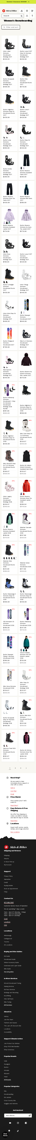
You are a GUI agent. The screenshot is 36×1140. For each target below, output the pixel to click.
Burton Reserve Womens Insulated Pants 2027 (26, 172)
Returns (6, 858)
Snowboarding (8, 1094)
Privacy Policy (8, 876)
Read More (13, 821)
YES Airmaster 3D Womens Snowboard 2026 (8, 623)
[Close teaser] (9, 1130)
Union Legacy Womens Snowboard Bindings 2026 (7, 499)
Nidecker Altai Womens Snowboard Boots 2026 (9, 563)
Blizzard (6, 1073)
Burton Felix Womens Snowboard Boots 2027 (26, 81)
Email (12, 794)
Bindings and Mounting (11, 992)
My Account (7, 865)
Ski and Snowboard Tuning (12, 983)
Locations (7, 922)
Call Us (12, 788)
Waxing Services (9, 986)
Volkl (5, 1061)
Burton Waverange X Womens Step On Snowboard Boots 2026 (9, 596)
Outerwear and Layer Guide (12, 965)
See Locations (15, 832)
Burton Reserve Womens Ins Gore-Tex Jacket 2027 (26, 227)
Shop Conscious (9, 1049)
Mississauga (7, 935)
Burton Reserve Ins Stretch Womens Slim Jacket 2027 (26, 373)
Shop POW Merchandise (11, 1046)
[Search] (21, 16)
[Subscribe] (30, 1115)
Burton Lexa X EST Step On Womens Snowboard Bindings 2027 (26, 54)
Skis (5, 1091)
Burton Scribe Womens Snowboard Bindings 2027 (7, 171)
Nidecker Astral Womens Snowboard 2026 (25, 564)
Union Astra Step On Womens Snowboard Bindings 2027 (9, 316)
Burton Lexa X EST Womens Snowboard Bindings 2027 (26, 256)
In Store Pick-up (9, 861)
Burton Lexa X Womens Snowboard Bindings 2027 (24, 112)
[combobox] (13, 16)
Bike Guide (7, 969)
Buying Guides (8, 885)
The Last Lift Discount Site (12, 1026)
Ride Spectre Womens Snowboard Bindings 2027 (7, 372)
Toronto (6, 942)
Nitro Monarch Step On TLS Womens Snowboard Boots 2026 (9, 466)
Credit (6, 882)
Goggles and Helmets (11, 1103)
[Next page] (26, 768)
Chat (5, 925)
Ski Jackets (7, 1097)
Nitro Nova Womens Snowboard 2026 (9, 687)
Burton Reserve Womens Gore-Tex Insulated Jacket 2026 (26, 499)
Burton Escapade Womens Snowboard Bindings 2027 (8, 81)
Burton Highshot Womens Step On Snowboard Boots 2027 (9, 112)
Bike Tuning (7, 1002)
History (6, 1016)
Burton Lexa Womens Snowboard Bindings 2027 (7, 142)
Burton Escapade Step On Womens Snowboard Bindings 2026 (8, 720)
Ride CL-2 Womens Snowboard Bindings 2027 (26, 342)
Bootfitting (7, 995)
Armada (6, 1070)
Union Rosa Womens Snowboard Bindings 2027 (7, 256)
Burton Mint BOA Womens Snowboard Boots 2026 (26, 718)
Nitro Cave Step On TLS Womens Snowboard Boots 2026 (26, 436)
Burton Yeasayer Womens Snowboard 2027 (25, 317)
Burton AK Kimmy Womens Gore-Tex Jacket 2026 (26, 752)
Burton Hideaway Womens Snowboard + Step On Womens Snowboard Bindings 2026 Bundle (9, 403)
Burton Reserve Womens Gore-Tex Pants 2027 (9, 198)
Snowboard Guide (9, 959)
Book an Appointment (11, 888)
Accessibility (8, 1032)
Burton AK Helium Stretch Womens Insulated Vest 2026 (26, 467)
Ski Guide (7, 956)
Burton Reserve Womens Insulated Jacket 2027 (9, 227)
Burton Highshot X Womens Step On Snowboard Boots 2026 (26, 408)
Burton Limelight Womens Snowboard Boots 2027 (9, 287)
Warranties (7, 879)
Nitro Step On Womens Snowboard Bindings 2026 (24, 685)
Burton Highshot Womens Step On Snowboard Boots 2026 (9, 438)
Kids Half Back (8, 999)
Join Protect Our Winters (12, 1043)
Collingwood (8, 938)
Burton (6, 1067)
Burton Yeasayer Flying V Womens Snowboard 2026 (8, 656)
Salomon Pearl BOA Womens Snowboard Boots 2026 (9, 751)
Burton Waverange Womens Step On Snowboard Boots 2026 (26, 596)
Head (5, 1076)
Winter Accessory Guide (11, 962)
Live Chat (13, 791)
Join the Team (8, 1019)
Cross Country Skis (10, 1100)
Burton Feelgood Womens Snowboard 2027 (8, 342)
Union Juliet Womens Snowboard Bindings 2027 (7, 54)
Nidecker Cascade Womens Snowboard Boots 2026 (26, 530)
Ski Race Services (9, 989)
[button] (27, 10)
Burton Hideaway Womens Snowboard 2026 (25, 623)
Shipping (6, 855)
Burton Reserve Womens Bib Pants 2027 (26, 198)
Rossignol (7, 1064)
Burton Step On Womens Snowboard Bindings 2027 (25, 142)
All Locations (8, 945)
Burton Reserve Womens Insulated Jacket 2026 (9, 531)
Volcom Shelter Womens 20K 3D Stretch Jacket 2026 (25, 655)
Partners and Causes (10, 1022)
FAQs (5, 892)
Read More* (14, 805)
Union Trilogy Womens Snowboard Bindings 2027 (24, 287)
